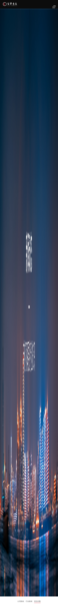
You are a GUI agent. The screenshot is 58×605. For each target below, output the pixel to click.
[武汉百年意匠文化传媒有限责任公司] (18, 4)
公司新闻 (20, 601)
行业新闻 (29, 601)
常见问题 (37, 601)
